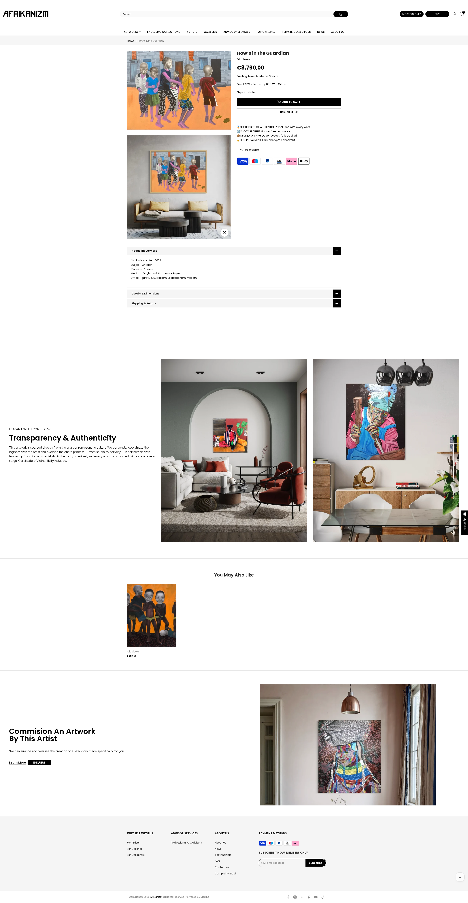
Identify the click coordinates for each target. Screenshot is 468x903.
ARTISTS (192, 32)
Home (130, 41)
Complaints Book (225, 873)
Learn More (17, 762)
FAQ (217, 861)
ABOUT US (337, 32)
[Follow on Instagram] (295, 897)
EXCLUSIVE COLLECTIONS (163, 32)
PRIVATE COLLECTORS (296, 32)
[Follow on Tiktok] (322, 897)
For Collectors (136, 855)
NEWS (321, 32)
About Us (220, 842)
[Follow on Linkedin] (302, 897)
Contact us (222, 867)
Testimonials (223, 855)
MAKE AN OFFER (289, 112)
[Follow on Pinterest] (309, 897)
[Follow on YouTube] (316, 897)
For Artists (133, 842)
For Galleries (134, 849)
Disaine (205, 897)
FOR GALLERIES (265, 32)
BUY (437, 14)
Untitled (131, 656)
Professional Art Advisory (186, 842)
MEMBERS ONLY (411, 14)
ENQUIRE (39, 762)
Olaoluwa (133, 651)
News (218, 849)
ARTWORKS (131, 32)
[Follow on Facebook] (288, 897)
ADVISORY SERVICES (236, 32)
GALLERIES (210, 32)
